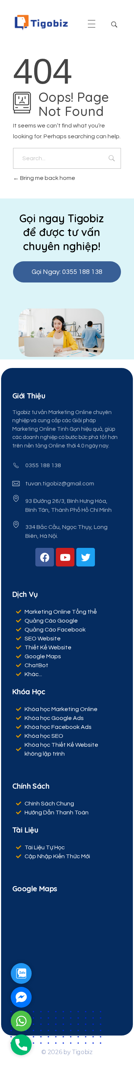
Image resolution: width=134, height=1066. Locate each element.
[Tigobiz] (41, 22)
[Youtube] (65, 557)
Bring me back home (47, 178)
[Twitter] (85, 557)
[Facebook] (44, 557)
